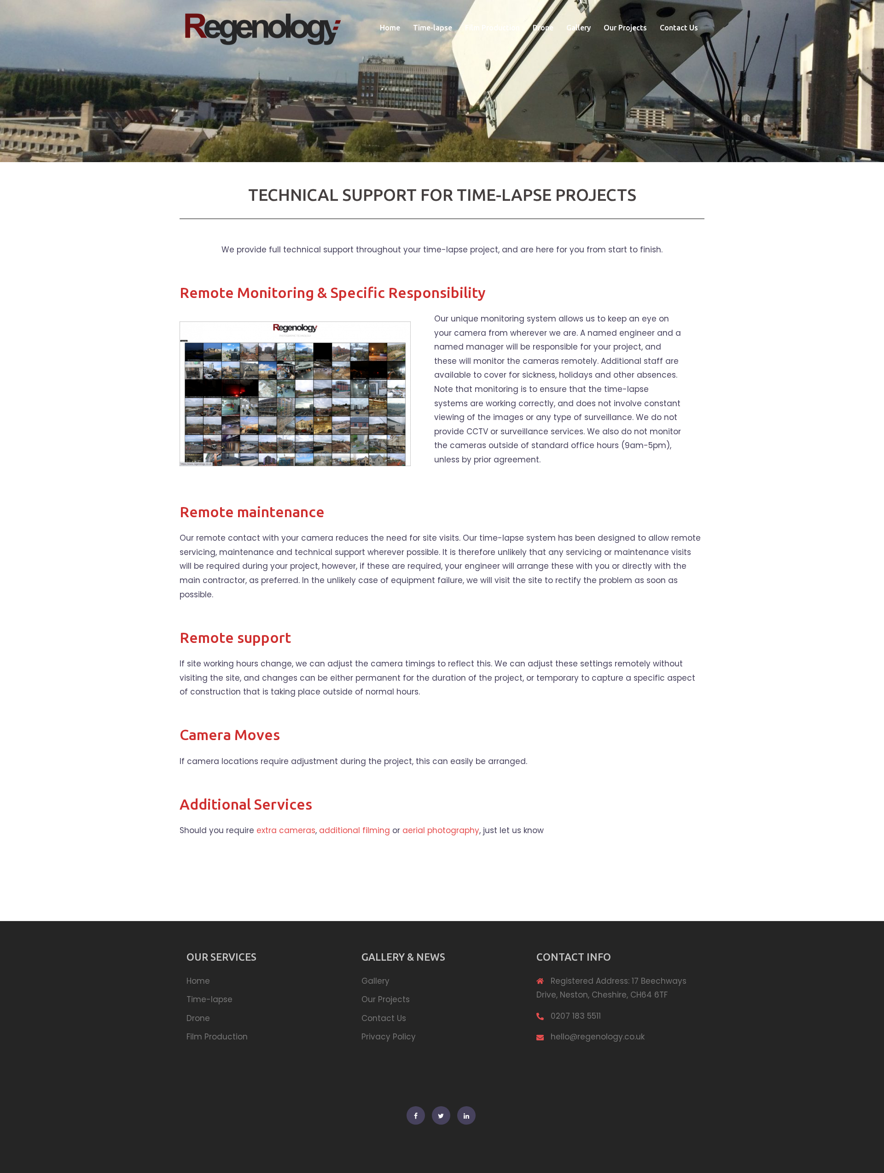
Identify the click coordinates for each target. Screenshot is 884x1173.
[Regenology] (262, 27)
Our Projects (625, 27)
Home (390, 27)
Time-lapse (432, 27)
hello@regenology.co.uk (598, 1036)
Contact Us (679, 27)
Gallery (578, 27)
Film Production (492, 27)
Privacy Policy (388, 1036)
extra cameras (285, 830)
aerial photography (440, 830)
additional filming (354, 830)
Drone (543, 27)
